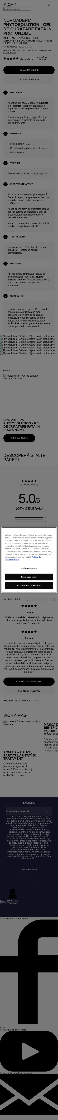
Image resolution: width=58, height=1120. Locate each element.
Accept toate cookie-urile (29, 585)
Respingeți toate (29, 577)
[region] (29, 560)
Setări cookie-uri (29, 568)
